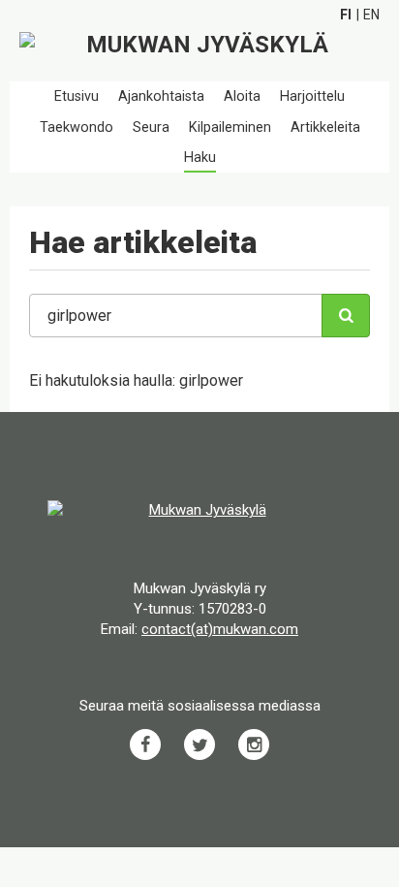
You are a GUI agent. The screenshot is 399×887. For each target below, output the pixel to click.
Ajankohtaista (161, 96)
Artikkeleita (325, 127)
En (371, 14)
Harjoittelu (312, 96)
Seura (151, 127)
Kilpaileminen (230, 127)
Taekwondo (76, 127)
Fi (346, 14)
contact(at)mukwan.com (219, 629)
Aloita (242, 96)
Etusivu (76, 96)
